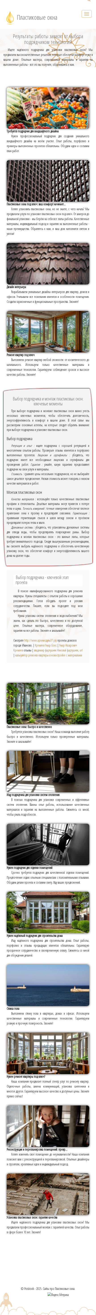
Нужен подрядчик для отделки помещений (29, 867)
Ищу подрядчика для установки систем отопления (33, 795)
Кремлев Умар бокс (46, 645)
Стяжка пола (13, 1008)
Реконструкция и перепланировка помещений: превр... (37, 1149)
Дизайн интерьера (16, 287)
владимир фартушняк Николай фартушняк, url (58, 650)
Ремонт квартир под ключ (21, 355)
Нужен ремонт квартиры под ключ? (26, 1076)
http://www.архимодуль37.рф (40, 640)
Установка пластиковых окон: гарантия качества (32, 1217)
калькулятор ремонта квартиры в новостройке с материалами (48, 655)
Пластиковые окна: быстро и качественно (29, 727)
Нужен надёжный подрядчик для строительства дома (35, 935)
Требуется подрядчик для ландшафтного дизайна (33, 131)
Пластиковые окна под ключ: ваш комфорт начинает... (36, 204)
